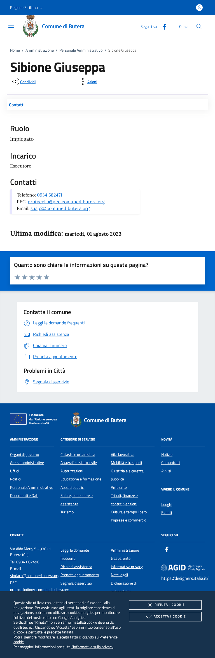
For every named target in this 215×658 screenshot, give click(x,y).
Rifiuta (170, 604)
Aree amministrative (27, 463)
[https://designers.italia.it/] (183, 567)
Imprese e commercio (128, 520)
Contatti (17, 104)
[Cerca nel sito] (199, 26)
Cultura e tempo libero (129, 512)
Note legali (119, 575)
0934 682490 (27, 562)
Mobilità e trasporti (126, 463)
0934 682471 (49, 195)
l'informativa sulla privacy (92, 647)
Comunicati (170, 463)
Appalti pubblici (72, 487)
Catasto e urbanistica (77, 454)
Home (15, 50)
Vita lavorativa (122, 454)
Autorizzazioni (71, 471)
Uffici (14, 471)
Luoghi (166, 504)
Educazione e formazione (80, 479)
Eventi (166, 512)
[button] (27, 7)
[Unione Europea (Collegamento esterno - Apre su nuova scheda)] (35, 420)
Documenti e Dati (24, 495)
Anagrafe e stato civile (78, 463)
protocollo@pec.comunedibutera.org (66, 201)
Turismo (67, 512)
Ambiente (119, 487)
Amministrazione (39, 50)
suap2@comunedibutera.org (60, 208)
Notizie (166, 454)
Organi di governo (24, 454)
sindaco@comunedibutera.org (34, 576)
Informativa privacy (127, 567)
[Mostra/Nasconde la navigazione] (11, 25)
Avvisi (166, 471)
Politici (15, 479)
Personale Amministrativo (80, 50)
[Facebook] (162, 26)
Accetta (170, 616)
